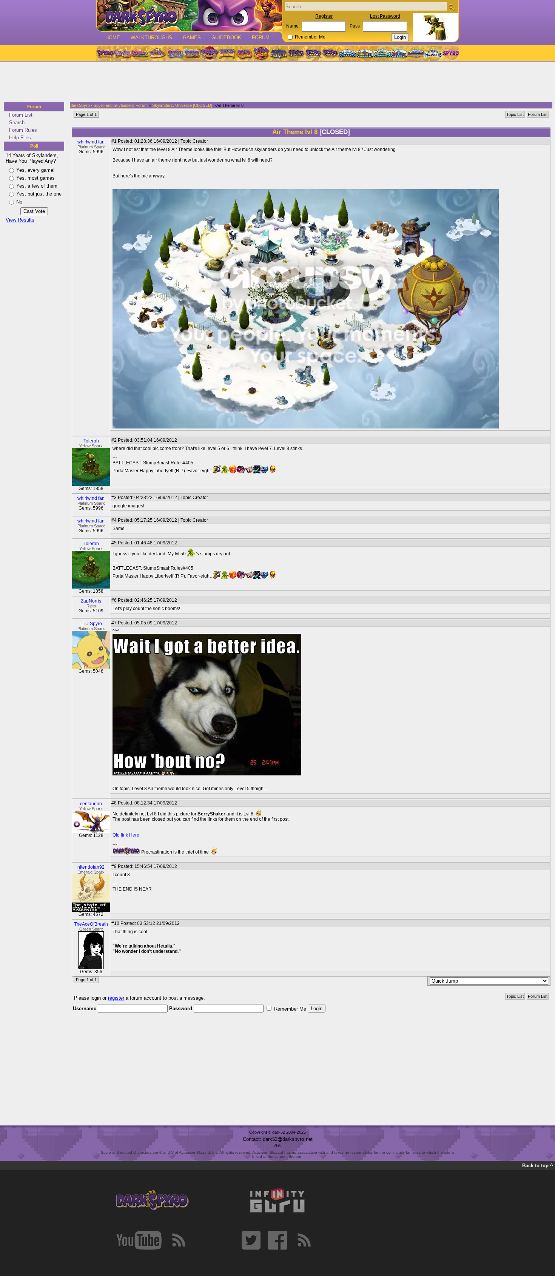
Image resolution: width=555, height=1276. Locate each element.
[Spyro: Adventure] (226, 53)
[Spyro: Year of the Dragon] (157, 53)
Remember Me (310, 37)
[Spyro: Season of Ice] (174, 53)
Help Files (20, 137)
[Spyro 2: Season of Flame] (191, 53)
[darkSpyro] (152, 1200)
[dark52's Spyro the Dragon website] (189, 15)
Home (112, 37)
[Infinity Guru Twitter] (251, 1240)
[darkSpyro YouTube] (139, 1240)
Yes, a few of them (36, 186)
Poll (34, 146)
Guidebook (226, 37)
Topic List (515, 114)
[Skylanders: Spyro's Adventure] (347, 53)
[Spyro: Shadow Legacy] (278, 53)
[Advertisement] (275, 82)
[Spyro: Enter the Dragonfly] (209, 53)
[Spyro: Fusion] (244, 53)
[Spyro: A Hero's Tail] (261, 53)
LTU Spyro (91, 623)
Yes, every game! (35, 170)
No (19, 202)
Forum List (20, 115)
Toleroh (91, 441)
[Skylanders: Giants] (364, 53)
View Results (20, 220)
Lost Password (385, 16)
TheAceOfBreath (91, 924)
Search (17, 122)
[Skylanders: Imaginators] (432, 53)
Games (192, 37)
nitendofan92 (91, 867)
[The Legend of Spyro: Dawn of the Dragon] (330, 53)
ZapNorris (91, 601)
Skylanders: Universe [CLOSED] (182, 105)
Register (324, 16)
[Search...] (451, 7)
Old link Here (126, 835)
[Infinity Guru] (277, 1200)
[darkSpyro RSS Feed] (178, 1240)
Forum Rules (23, 130)
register (116, 998)
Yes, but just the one (39, 194)
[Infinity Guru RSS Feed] (303, 1240)
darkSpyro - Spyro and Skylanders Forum (109, 105)
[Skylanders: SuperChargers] (415, 53)
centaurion (91, 803)
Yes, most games (35, 178)
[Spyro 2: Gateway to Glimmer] (139, 53)
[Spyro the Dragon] (122, 53)
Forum (261, 37)
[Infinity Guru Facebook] (277, 1240)
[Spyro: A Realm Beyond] (450, 53)
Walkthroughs (151, 37)
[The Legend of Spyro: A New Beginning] (296, 53)
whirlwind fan (91, 142)
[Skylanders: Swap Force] (381, 53)
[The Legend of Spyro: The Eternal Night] (313, 53)
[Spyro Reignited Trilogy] (105, 53)
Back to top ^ (537, 1165)
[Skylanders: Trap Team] (398, 53)
